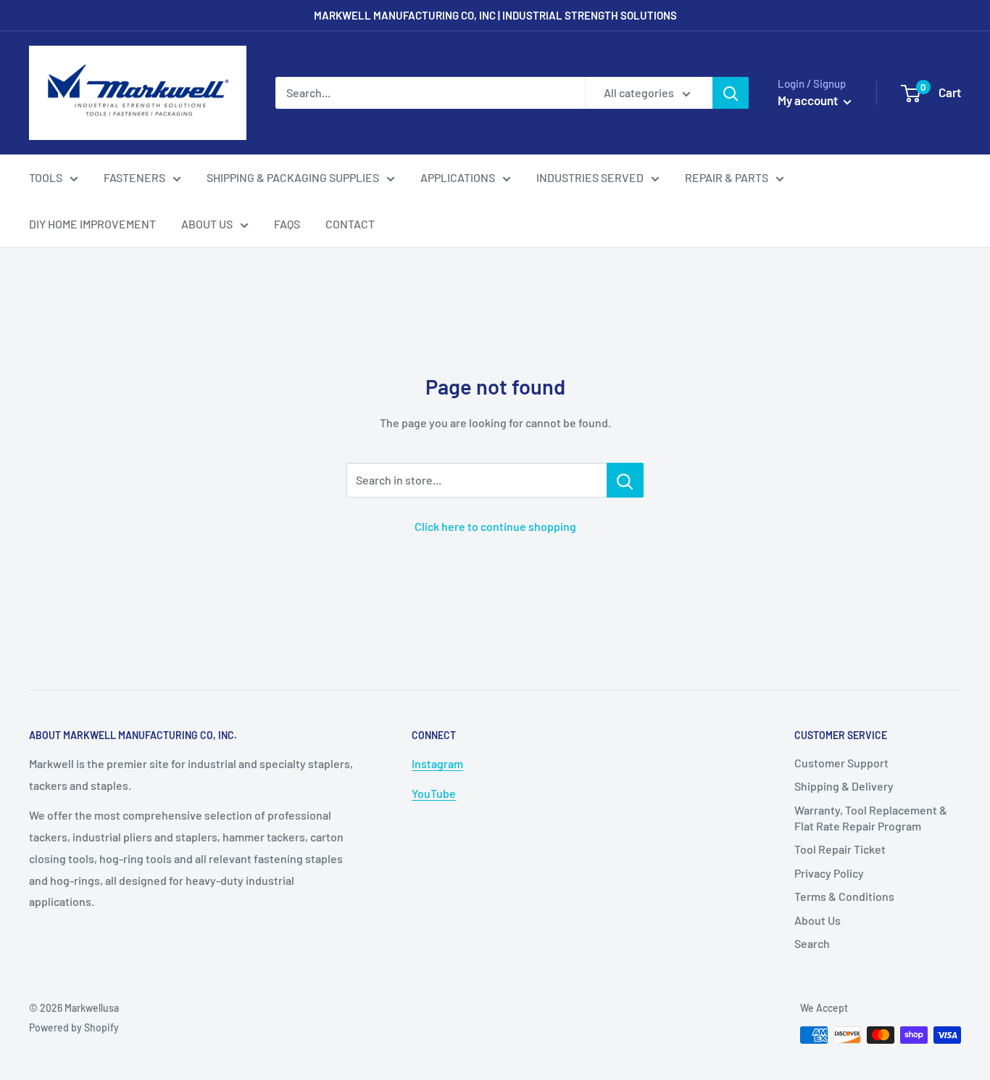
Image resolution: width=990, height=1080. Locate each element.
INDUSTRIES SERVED (590, 177)
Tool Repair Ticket (840, 849)
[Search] (730, 93)
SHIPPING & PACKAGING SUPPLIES (293, 177)
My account (809, 100)
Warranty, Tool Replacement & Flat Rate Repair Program (870, 818)
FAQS (287, 224)
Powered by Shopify (74, 1027)
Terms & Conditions (844, 896)
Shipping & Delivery (844, 786)
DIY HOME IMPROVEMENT (92, 224)
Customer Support (841, 763)
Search (812, 943)
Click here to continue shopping (495, 526)
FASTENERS (134, 177)
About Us (817, 920)
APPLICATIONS (457, 177)
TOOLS (45, 177)
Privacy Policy (829, 873)
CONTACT (350, 224)
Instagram (437, 763)
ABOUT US (207, 224)
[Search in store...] (625, 480)
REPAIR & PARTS (726, 177)
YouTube (434, 793)
